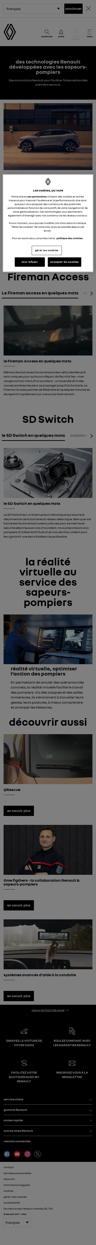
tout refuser (30, 261)
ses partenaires (37, 196)
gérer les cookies (46, 250)
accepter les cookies (64, 261)
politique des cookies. (69, 238)
